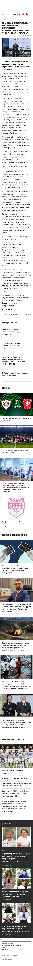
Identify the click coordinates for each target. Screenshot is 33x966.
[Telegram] (18, 314)
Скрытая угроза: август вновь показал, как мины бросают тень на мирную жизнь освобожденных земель (15, 646)
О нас (4, 947)
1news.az (8, 955)
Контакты (5, 949)
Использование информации (11, 945)
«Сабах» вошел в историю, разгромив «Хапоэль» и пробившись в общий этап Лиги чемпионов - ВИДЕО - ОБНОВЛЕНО (14, 806)
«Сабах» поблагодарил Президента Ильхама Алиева (15, 451)
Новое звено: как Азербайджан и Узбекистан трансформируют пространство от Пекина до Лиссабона (16, 607)
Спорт (3, 326)
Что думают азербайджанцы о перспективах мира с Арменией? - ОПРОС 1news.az (16, 928)
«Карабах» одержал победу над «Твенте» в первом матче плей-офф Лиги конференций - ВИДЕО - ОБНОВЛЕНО (16, 782)
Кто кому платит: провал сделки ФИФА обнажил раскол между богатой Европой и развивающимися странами (16, 723)
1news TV (4, 850)
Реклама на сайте (7, 943)
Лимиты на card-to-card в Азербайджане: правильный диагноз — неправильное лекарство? (15, 569)
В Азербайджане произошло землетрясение (15, 374)
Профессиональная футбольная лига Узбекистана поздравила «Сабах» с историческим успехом (15, 524)
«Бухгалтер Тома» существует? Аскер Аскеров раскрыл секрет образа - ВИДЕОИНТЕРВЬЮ (16, 857)
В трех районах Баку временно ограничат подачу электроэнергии (13, 345)
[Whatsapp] (16, 314)
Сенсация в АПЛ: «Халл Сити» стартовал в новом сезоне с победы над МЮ (15, 793)
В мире (4, 353)
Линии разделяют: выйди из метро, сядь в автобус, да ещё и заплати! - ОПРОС (16, 894)
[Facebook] (11, 314)
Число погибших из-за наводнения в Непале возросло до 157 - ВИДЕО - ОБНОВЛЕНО (13, 360)
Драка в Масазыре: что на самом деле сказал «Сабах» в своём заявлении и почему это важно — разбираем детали (16, 685)
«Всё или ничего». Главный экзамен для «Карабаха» (12, 332)
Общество (4, 339)
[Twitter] (14, 314)
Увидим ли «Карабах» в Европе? (12, 772)
